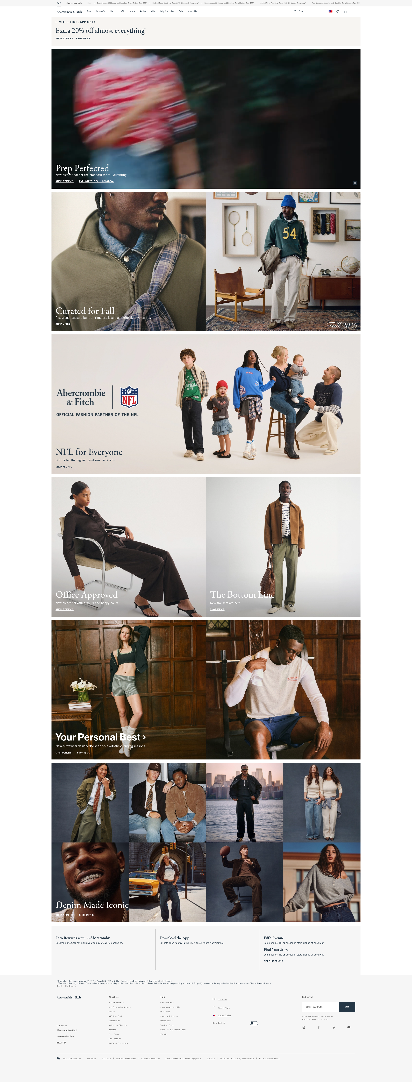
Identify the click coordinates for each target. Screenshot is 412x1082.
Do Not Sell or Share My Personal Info (237, 1058)
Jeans (132, 12)
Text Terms (106, 1058)
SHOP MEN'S (83, 39)
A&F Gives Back (115, 1016)
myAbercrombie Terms (126, 1058)
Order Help (165, 1012)
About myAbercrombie (170, 1007)
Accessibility (114, 1021)
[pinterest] (334, 1027)
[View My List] (338, 11)
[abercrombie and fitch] (69, 11)
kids (153, 12)
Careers (112, 1012)
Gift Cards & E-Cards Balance (173, 1030)
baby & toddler (167, 12)
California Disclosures (118, 1043)
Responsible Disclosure (269, 1058)
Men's (112, 12)
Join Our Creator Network (120, 1007)
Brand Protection (116, 1003)
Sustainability (115, 1039)
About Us (192, 12)
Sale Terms (91, 1058)
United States (224, 1015)
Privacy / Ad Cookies (72, 1058)
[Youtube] (349, 1027)
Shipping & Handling (169, 1016)
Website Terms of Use (150, 1058)
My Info (163, 1034)
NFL (122, 12)
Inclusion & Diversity (118, 1025)
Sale (181, 12)
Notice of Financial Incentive (315, 1019)
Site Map (211, 1058)
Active (143, 12)
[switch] (213, 1022)
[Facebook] (318, 1027)
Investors (113, 1030)
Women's (100, 12)
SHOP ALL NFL (64, 467)
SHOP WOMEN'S (65, 39)
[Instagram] (303, 1027)
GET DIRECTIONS (273, 961)
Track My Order (167, 1025)
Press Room (114, 1034)
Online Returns (166, 1021)
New (89, 12)
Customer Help (166, 1003)
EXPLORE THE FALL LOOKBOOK (96, 182)
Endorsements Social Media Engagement (183, 1058)
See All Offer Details (66, 986)
